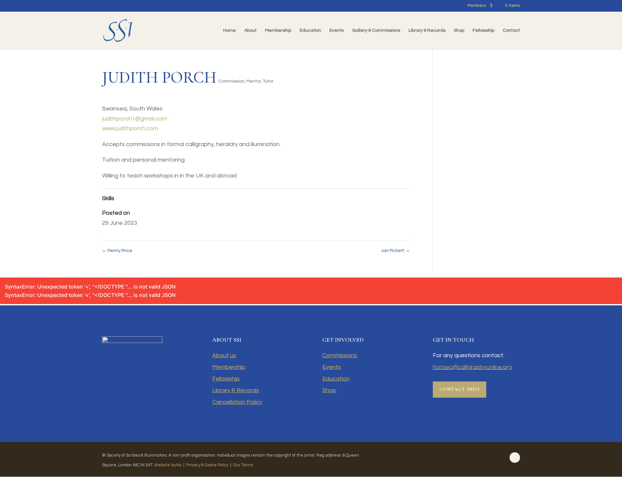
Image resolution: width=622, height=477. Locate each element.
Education (310, 30)
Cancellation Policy (237, 402)
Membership (278, 30)
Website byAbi (167, 465)
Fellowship (483, 30)
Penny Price (117, 250)
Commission (231, 81)
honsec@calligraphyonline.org (472, 367)
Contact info (459, 389)
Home (229, 30)
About (250, 30)
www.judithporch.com (130, 128)
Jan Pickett (395, 250)
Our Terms (243, 465)
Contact (511, 30)
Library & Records (427, 30)
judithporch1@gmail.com (134, 119)
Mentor (253, 81)
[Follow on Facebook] (515, 457)
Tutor (268, 81)
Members (476, 5)
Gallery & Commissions (376, 30)
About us (224, 355)
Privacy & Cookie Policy (207, 465)
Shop (459, 30)
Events (336, 30)
